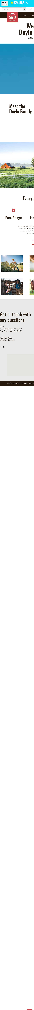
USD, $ (4, 2)
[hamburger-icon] (30, 9)
